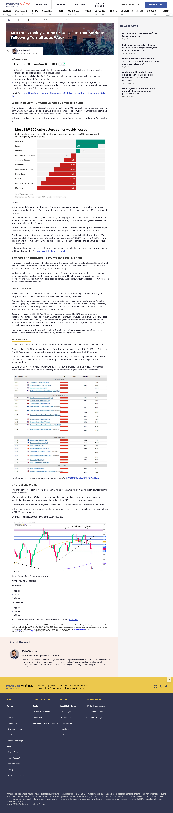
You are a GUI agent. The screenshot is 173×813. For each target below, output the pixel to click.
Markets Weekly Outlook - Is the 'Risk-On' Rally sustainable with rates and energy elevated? (140, 61)
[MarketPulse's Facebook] (166, 687)
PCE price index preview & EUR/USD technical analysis (139, 34)
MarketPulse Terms (79, 629)
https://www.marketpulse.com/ (24, 630)
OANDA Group (127, 4)
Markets (40, 5)
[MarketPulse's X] (161, 687)
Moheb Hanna (131, 39)
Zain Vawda (26, 50)
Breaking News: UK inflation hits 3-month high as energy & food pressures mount (139, 91)
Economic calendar (99, 4)
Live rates (80, 5)
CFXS (139, 4)
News (60, 5)
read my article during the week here (53, 251)
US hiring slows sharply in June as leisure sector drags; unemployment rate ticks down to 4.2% (140, 48)
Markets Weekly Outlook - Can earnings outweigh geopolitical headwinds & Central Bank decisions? (137, 76)
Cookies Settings (94, 717)
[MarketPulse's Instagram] (155, 687)
